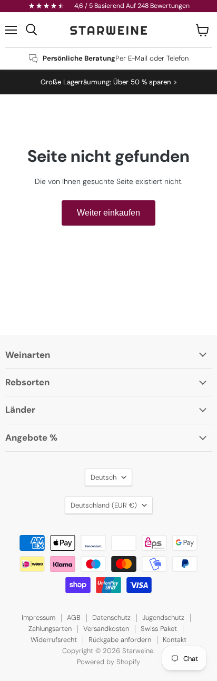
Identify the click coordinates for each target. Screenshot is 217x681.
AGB (74, 617)
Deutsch (103, 477)
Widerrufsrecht (54, 639)
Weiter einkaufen (108, 212)
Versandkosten (106, 628)
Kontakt (174, 639)
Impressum (38, 617)
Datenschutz (111, 617)
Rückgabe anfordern (119, 639)
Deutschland (104, 505)
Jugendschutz (163, 617)
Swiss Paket (159, 628)
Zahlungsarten (50, 628)
